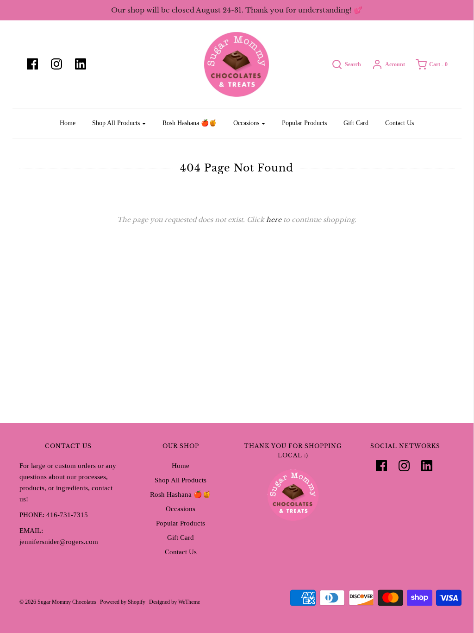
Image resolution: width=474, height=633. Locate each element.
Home (67, 123)
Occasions (180, 509)
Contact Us (399, 123)
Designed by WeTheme (174, 602)
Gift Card (355, 123)
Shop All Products (180, 480)
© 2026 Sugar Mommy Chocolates (57, 602)
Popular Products (304, 123)
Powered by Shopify (122, 602)
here (273, 219)
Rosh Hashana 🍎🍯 (189, 123)
